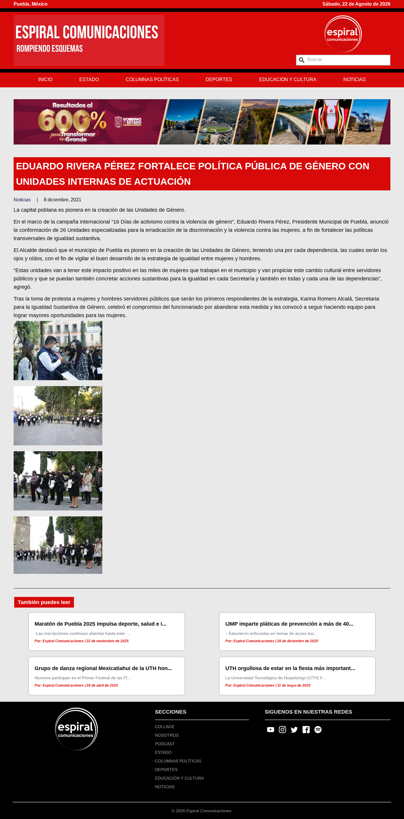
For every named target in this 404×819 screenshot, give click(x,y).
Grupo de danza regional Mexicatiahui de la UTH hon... (103, 668)
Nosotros (167, 735)
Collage (164, 726)
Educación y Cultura (287, 79)
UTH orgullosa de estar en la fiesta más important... (290, 668)
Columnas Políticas (152, 79)
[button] (202, 121)
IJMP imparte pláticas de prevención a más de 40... (289, 624)
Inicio (45, 79)
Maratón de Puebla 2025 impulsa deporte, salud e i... (101, 624)
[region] (202, 121)
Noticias (354, 79)
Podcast (165, 743)
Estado (89, 79)
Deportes (219, 79)
